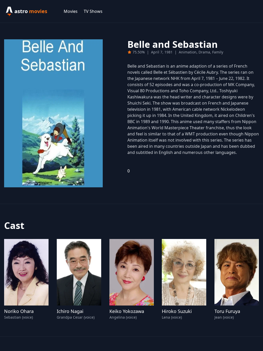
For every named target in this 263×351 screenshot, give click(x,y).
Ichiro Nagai (70, 311)
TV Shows (93, 11)
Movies (71, 11)
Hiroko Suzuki (177, 311)
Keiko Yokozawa (126, 311)
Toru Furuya (227, 311)
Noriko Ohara (19, 311)
